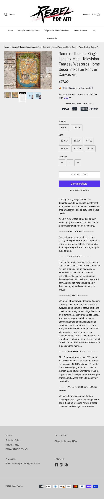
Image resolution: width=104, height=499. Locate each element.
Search (8, 435)
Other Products (80, 30)
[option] (28, 70)
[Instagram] (61, 464)
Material (62, 121)
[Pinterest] (66, 464)
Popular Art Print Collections (57, 30)
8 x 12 (89, 141)
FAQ (94, 30)
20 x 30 (77, 148)
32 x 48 (89, 148)
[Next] (49, 70)
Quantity (63, 157)
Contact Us (52, 38)
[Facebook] (56, 464)
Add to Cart (79, 174)
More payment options (79, 190)
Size (61, 135)
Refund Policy (12, 445)
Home (10, 30)
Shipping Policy (13, 440)
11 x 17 (64, 141)
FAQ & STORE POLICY (16, 449)
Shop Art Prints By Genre (29, 30)
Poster (64, 127)
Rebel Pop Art (17, 486)
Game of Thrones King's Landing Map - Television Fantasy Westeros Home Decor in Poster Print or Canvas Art (55, 47)
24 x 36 (77, 141)
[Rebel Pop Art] (52, 14)
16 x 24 (64, 148)
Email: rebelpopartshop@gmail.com (22, 464)
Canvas (76, 127)
